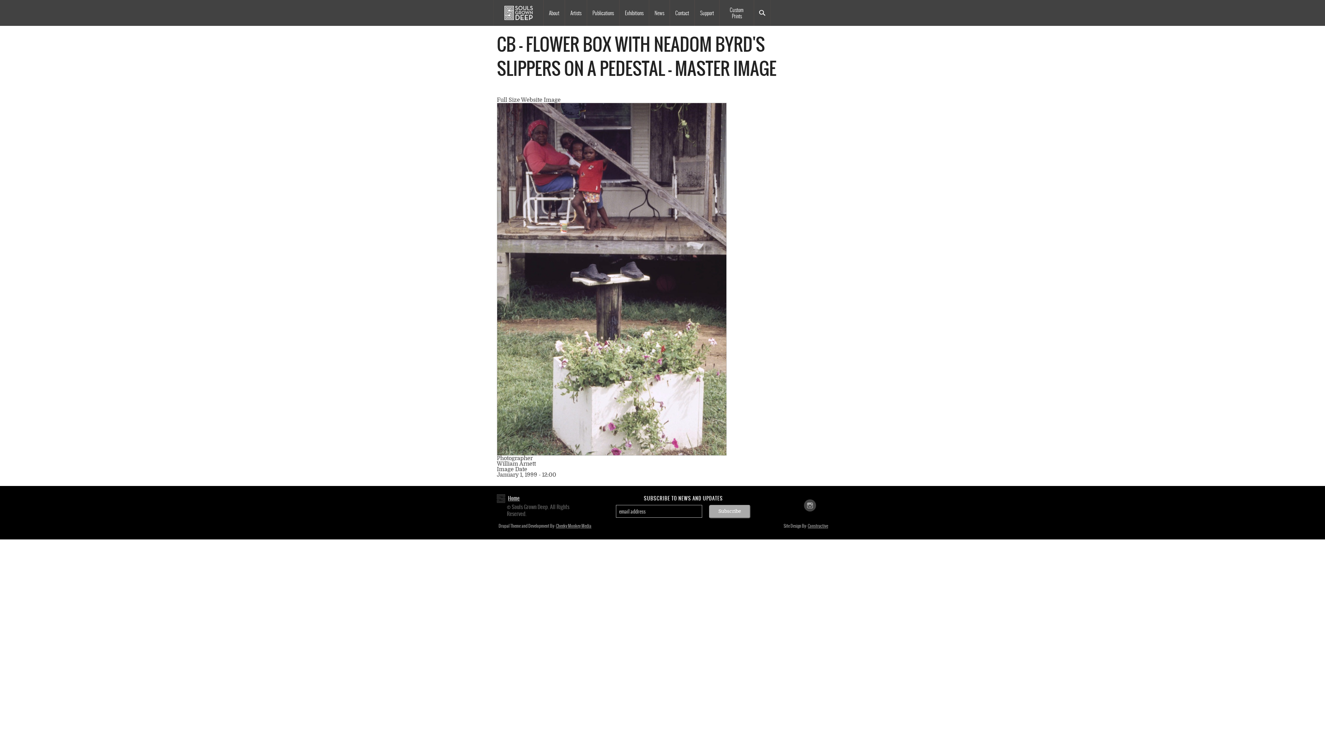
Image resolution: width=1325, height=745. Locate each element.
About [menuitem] (554, 13)
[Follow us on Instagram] (810, 505)
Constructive (818, 526)
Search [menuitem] (762, 13)
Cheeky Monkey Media (573, 526)
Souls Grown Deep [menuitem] (518, 13)
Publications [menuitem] (603, 13)
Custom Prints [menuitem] (737, 13)
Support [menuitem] (707, 13)
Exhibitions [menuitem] (634, 13)
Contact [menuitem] (682, 13)
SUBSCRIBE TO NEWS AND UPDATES (683, 498)
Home (514, 498)
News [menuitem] (659, 13)
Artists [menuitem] (575, 13)
